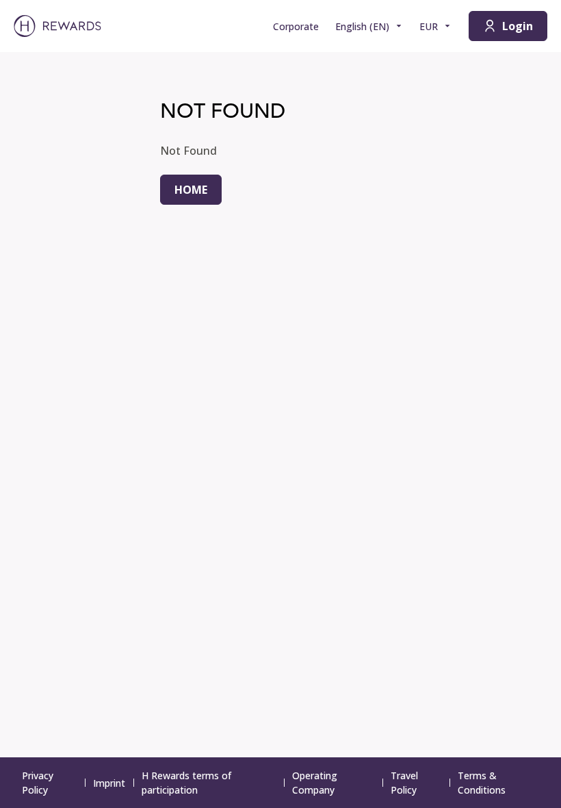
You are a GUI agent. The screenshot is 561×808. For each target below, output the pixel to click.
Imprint (109, 783)
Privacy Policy (37, 782)
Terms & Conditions (482, 782)
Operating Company (314, 782)
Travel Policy (404, 782)
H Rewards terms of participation (186, 782)
